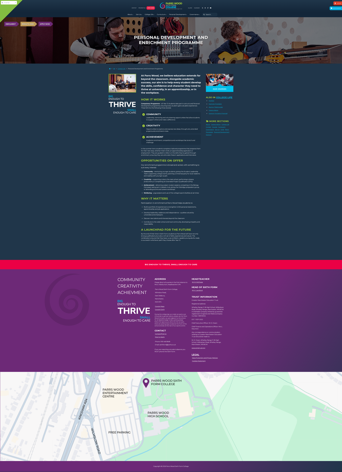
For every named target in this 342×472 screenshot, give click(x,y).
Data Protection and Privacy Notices (205, 358)
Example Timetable (215, 104)
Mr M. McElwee (197, 282)
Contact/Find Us (160, 334)
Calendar (197, 8)
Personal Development (221, 132)
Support (208, 135)
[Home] (110, 69)
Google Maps (159, 306)
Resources (337, 8)
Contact (134, 8)
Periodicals (209, 132)
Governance (210, 129)
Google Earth (160, 309)
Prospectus (141, 8)
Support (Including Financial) (218, 113)
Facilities (211, 101)
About (208, 124)
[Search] (204, 14)
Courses (214, 127)
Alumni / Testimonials (216, 107)
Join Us (217, 129)
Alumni (190, 8)
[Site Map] (114, 69)
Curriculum (221, 127)
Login (339, 3)
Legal (222, 129)
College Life (121, 69)
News (227, 129)
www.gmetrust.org (198, 348)
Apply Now (150, 8)
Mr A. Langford (197, 290)
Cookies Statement (199, 361)
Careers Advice (213, 110)
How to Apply (160, 337)
